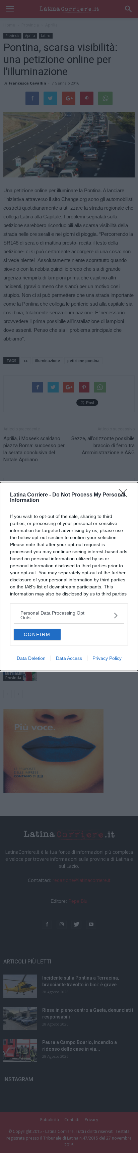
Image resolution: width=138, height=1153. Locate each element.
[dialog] (69, 576)
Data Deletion (31, 658)
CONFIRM (37, 634)
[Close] (125, 495)
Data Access (69, 658)
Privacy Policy (107, 658)
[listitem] (69, 615)
